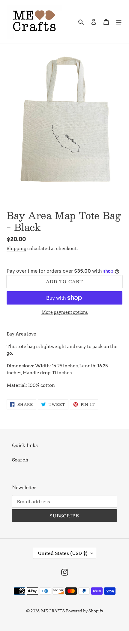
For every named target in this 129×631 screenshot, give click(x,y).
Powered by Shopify (84, 611)
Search (20, 460)
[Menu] (118, 21)
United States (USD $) (63, 553)
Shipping (16, 248)
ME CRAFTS (53, 611)
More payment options (64, 312)
